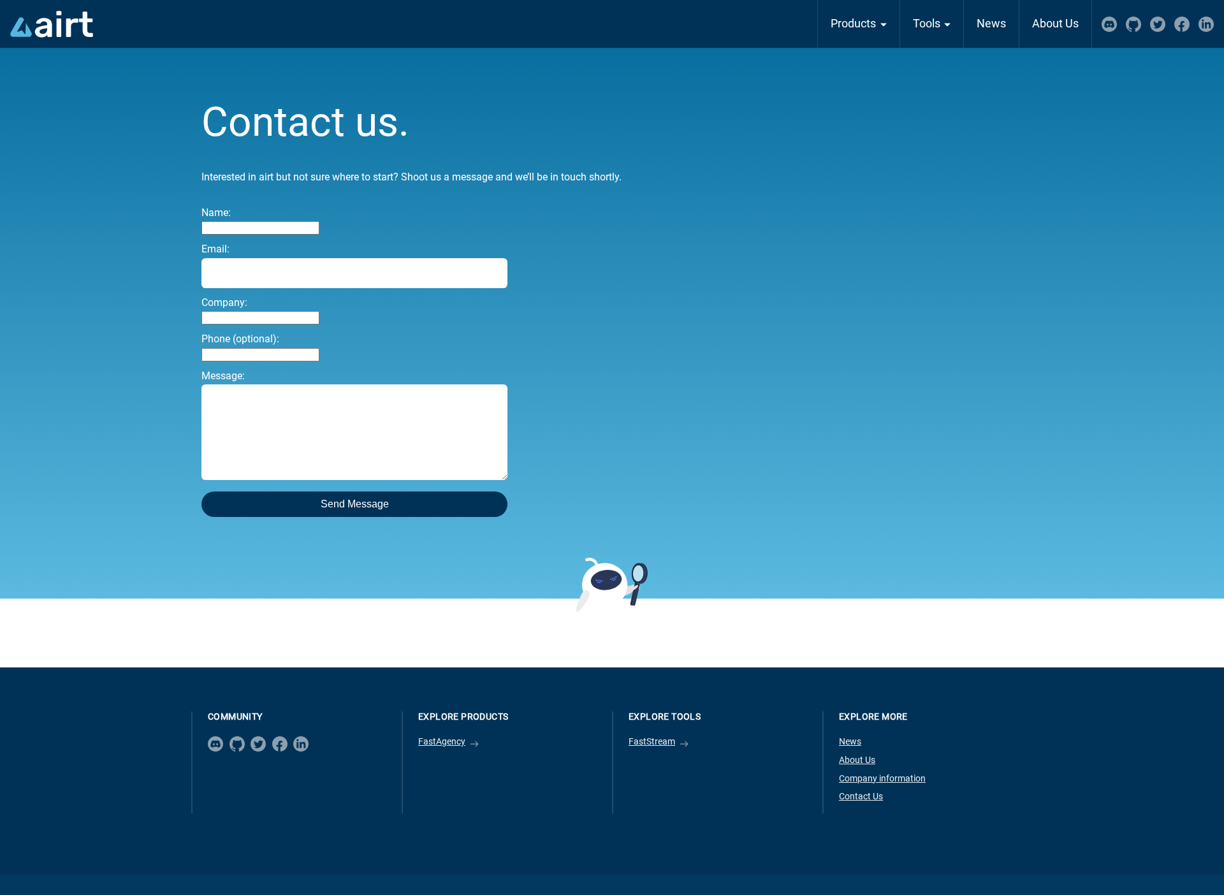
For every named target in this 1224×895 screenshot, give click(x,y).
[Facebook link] (280, 744)
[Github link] (237, 744)
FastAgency (441, 741)
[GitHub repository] (1133, 24)
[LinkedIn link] (301, 744)
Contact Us (861, 796)
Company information (882, 778)
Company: (224, 302)
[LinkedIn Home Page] (1206, 24)
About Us (1055, 23)
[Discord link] (215, 744)
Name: (216, 213)
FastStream (652, 741)
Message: (223, 376)
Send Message (355, 503)
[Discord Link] (1109, 24)
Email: (215, 249)
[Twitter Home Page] (1157, 24)
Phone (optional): (240, 339)
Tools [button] (926, 23)
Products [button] (853, 23)
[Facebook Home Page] (1182, 24)
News (991, 23)
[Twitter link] (258, 744)
